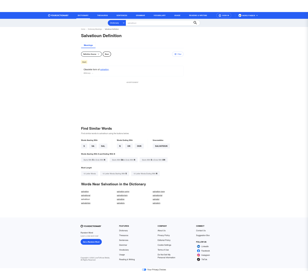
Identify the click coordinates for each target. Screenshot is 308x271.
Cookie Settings (164, 245)
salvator (156, 199)
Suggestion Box (203, 235)
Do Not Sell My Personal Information (166, 256)
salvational (85, 195)
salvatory (156, 203)
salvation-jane (159, 191)
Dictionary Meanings (95, 29)
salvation (104, 69)
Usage (122, 254)
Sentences (123, 240)
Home (83, 29)
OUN (139, 146)
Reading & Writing (127, 259)
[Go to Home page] (58, 15)
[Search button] (196, 23)
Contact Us (201, 230)
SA (93, 146)
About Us (162, 230)
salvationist (157, 195)
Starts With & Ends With (94, 159)
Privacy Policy (164, 235)
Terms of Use (163, 249)
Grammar (123, 245)
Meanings (88, 45)
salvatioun (161, 146)
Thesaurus (123, 235)
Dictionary (114, 22)
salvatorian (85, 203)
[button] (223, 15)
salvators (121, 203)
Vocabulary (124, 249)
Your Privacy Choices (156, 269)
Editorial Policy (164, 240)
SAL (103, 146)
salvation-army (123, 191)
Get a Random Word (91, 242)
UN (128, 146)
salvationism (122, 195)
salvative (120, 199)
